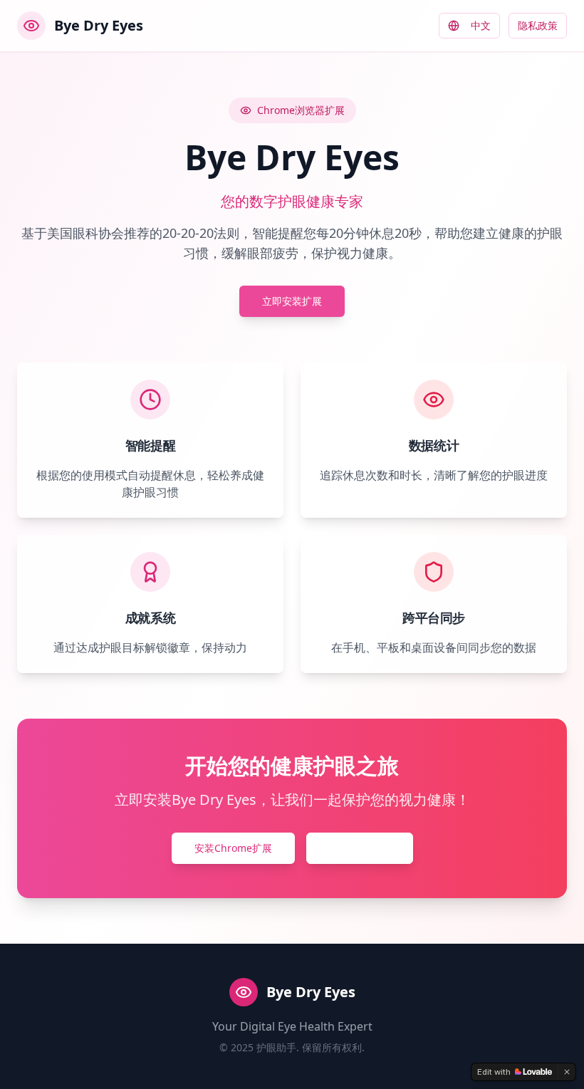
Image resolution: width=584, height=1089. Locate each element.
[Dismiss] (566, 1071)
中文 (481, 25)
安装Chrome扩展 (233, 848)
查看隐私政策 (360, 848)
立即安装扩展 (292, 301)
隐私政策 (538, 25)
